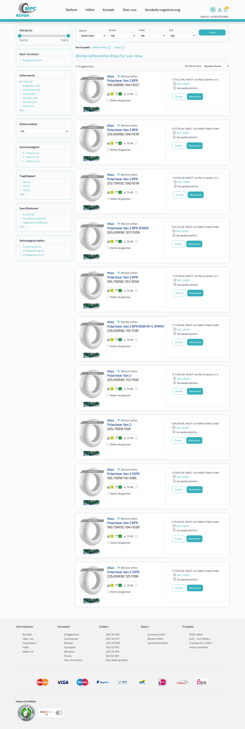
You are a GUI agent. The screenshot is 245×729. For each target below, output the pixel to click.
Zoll (171, 30)
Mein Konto (220, 9)
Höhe (142, 30)
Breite (112, 30)
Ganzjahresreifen (158, 642)
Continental (71, 638)
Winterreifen (100, 47)
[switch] (59, 713)
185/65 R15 (112, 655)
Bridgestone (71, 634)
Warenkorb (195, 96)
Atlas (28, 81)
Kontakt (108, 10)
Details (179, 96)
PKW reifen (196, 634)
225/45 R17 (113, 638)
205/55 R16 (113, 634)
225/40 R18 (113, 642)
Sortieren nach (193, 65)
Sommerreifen (156, 634)
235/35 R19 (112, 651)
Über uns (129, 10)
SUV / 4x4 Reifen (199, 638)
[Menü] (62, 710)
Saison (83, 30)
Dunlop (68, 642)
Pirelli (68, 655)
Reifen (71, 10)
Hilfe (90, 10)
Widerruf (27, 651)
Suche (212, 32)
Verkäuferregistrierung (162, 10)
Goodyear (70, 647)
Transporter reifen (200, 642)
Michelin (69, 651)
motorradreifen (198, 647)
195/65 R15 (112, 647)
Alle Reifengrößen (117, 660)
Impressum (29, 642)
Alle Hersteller (73, 660)
